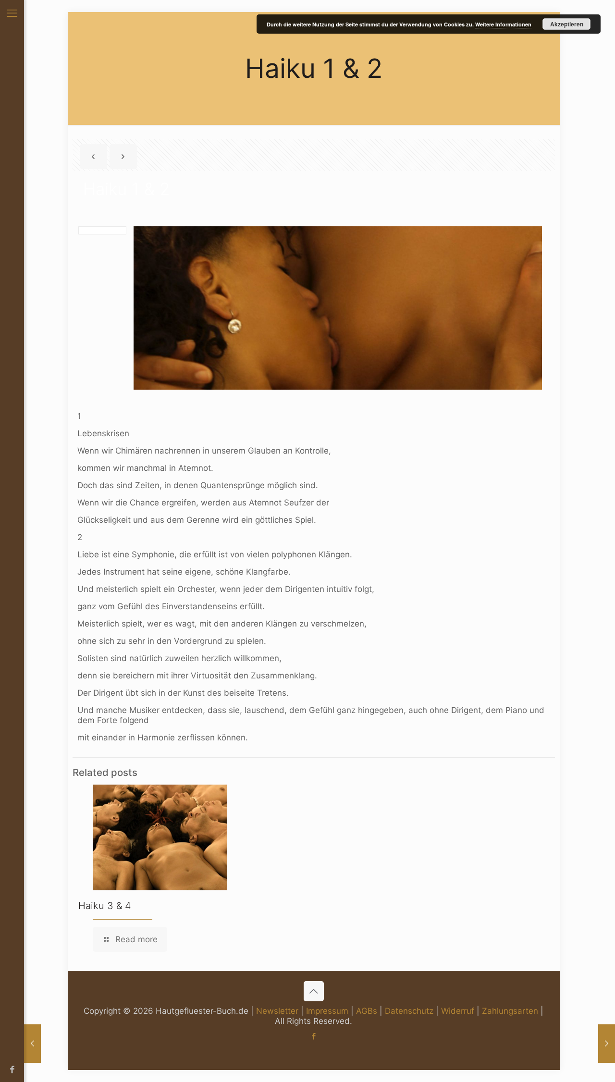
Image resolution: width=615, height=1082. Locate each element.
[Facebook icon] (12, 1069)
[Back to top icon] (314, 991)
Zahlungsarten (510, 1011)
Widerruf (457, 1011)
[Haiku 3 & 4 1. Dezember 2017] (606, 1043)
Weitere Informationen (503, 24)
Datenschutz (409, 1011)
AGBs (366, 1011)
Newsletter (277, 1011)
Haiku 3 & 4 (104, 905)
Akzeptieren (566, 24)
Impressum (327, 1011)
